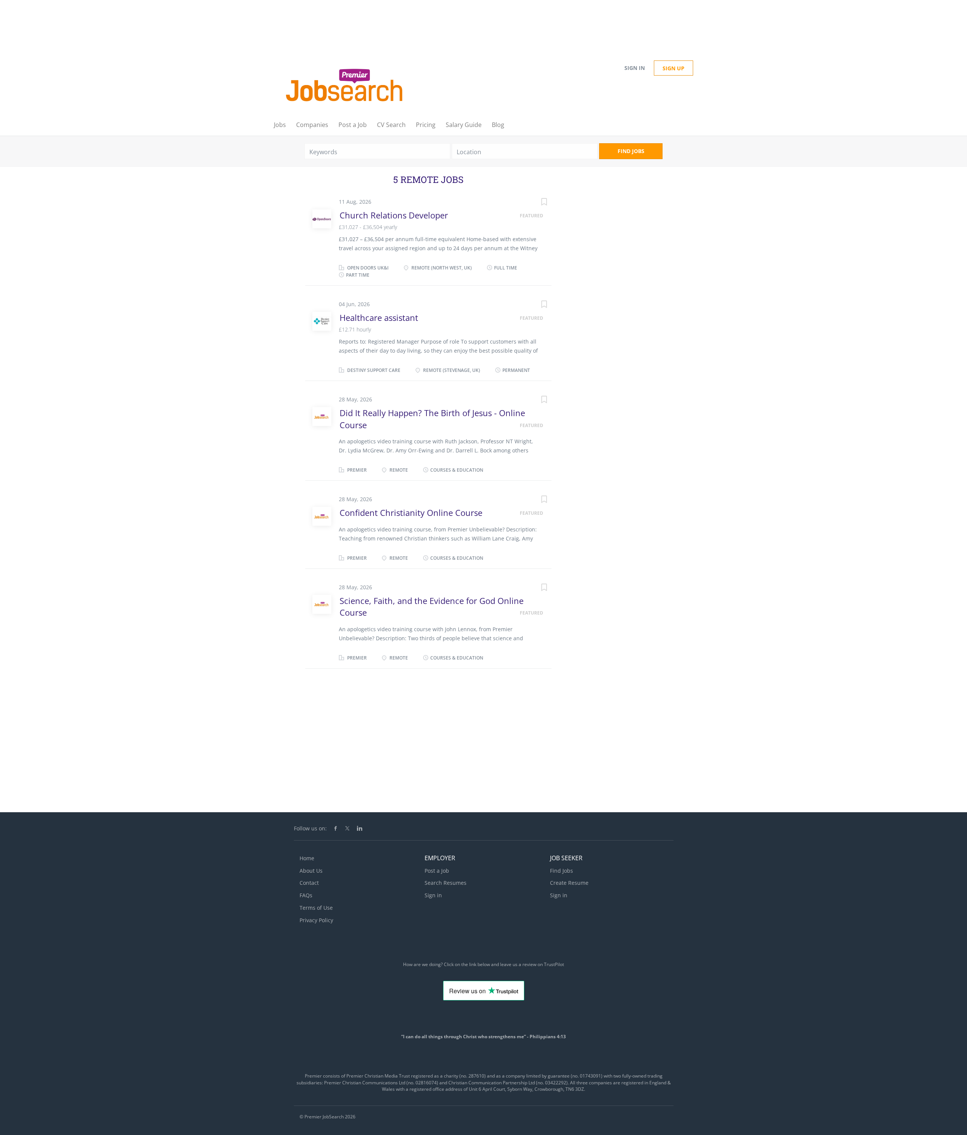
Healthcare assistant (379, 317)
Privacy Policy (316, 920)
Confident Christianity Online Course (411, 512)
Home (307, 858)
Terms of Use (316, 907)
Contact (309, 882)
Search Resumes (446, 882)
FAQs (306, 895)
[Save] (536, 202)
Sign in (634, 67)
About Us (311, 870)
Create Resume (569, 882)
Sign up (673, 68)
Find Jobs (631, 151)
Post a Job (437, 870)
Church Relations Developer (394, 215)
